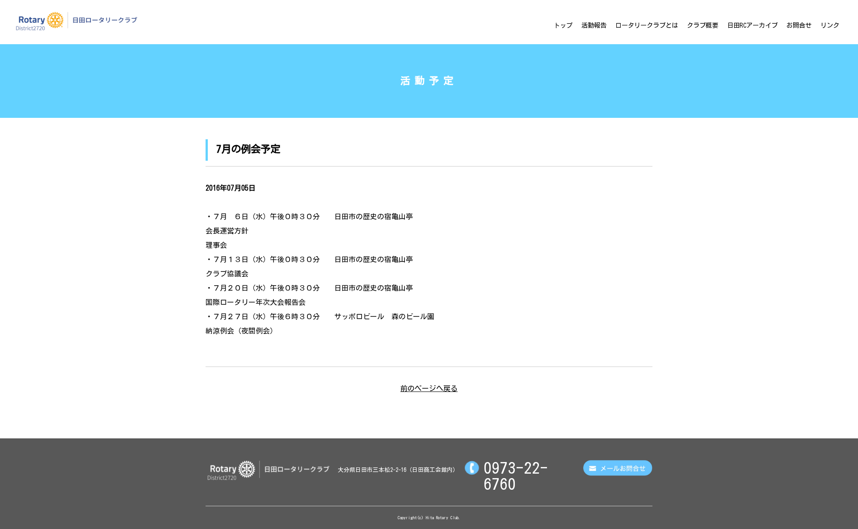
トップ (563, 25)
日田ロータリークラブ (76, 21)
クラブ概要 (702, 25)
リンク (829, 25)
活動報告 (593, 25)
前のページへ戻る (429, 388)
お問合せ (799, 25)
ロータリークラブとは (646, 25)
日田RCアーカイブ (752, 25)
